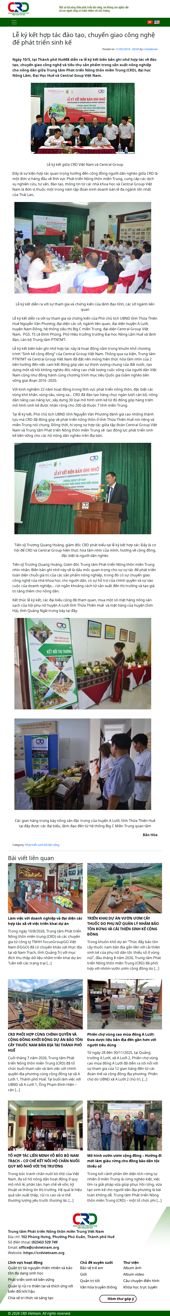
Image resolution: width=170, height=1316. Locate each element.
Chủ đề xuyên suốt (96, 1262)
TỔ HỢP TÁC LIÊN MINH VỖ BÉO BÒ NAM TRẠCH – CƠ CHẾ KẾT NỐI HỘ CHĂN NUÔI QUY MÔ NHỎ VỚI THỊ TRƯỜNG (43, 1161)
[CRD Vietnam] (19, 9)
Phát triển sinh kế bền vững (42, 845)
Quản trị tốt (90, 1280)
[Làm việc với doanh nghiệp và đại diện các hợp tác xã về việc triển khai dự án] (45, 888)
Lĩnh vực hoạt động (25, 1262)
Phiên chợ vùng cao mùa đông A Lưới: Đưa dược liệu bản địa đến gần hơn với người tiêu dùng (121, 1039)
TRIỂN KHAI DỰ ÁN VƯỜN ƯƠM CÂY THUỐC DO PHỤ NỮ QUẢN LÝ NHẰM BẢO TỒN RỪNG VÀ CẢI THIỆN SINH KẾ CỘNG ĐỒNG (123, 926)
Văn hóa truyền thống (98, 1287)
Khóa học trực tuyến (140, 1287)
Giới (83, 1274)
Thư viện (131, 1262)
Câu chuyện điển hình (141, 1280)
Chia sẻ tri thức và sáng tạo (30, 1297)
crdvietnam (150, 49)
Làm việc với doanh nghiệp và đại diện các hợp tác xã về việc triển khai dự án (45, 921)
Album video (133, 1274)
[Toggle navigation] (14, 22)
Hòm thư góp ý (121, 1298)
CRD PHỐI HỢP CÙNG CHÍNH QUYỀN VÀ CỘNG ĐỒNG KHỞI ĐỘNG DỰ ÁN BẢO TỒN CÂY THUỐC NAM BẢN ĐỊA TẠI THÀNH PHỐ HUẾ (45, 1042)
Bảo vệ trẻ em (91, 1267)
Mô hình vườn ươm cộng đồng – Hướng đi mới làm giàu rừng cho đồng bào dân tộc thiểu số (124, 1161)
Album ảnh (132, 1267)
